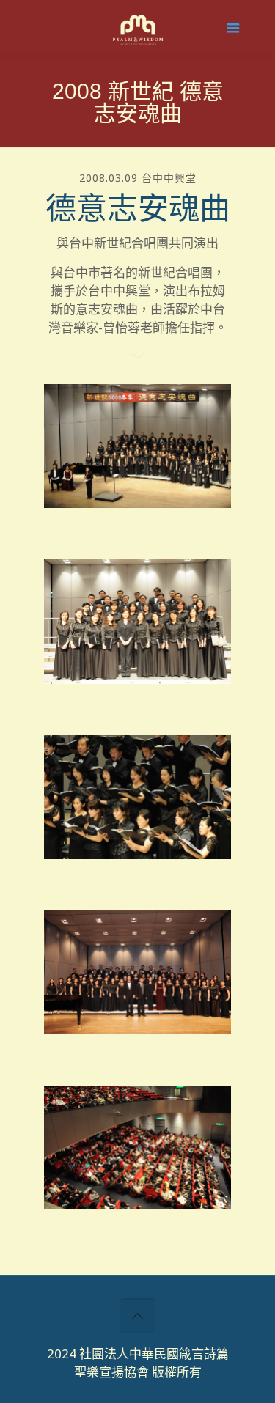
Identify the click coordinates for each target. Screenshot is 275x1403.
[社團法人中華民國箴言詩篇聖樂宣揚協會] (137, 33)
